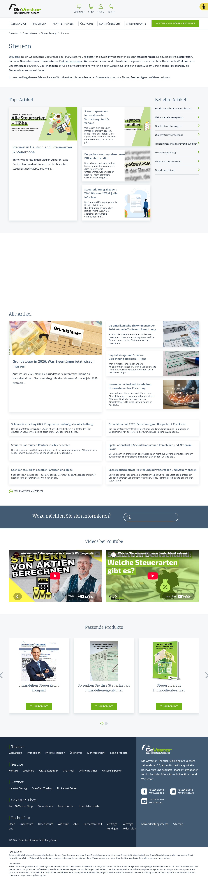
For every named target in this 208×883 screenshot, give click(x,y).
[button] (203, 6)
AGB (76, 824)
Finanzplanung (48, 33)
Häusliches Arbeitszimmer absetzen (173, 108)
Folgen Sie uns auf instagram (186, 791)
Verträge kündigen (112, 826)
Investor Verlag (18, 788)
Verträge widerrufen (129, 826)
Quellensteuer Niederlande (169, 134)
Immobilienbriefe (89, 806)
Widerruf (63, 824)
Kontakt (13, 770)
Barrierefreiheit (92, 824)
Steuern (14, 56)
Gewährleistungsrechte (154, 824)
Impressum (26, 824)
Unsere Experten (112, 770)
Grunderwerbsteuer (165, 170)
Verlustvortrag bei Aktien (168, 161)
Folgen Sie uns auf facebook (156, 791)
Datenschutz (45, 824)
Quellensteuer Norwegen (168, 125)
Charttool (68, 770)
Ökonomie (86, 23)
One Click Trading (42, 788)
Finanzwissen (30, 33)
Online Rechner (88, 770)
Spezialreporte (136, 23)
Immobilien (39, 23)
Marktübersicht (109, 23)
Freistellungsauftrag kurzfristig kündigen (176, 143)
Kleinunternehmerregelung (169, 117)
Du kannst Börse (67, 788)
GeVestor (13, 33)
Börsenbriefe (45, 806)
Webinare (28, 770)
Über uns (12, 826)
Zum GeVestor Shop (21, 806)
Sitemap (178, 824)
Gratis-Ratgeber (48, 770)
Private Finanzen (63, 23)
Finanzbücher (66, 806)
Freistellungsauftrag (165, 152)
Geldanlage (18, 23)
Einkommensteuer (70, 61)
